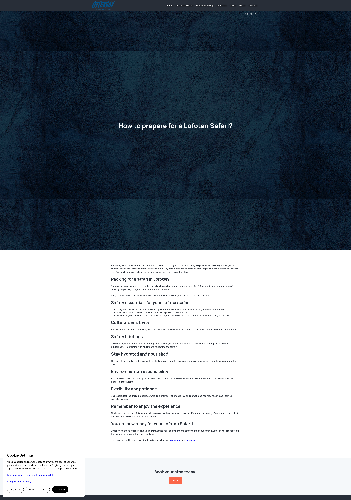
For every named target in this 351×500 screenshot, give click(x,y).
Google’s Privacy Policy (19, 481)
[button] (250, 13)
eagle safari (175, 440)
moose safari (192, 440)
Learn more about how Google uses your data (30, 475)
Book (175, 480)
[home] (103, 5)
